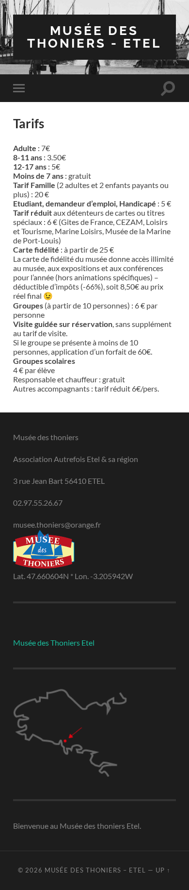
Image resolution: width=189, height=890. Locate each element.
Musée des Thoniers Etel (53, 642)
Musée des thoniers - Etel (94, 37)
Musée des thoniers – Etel (95, 870)
